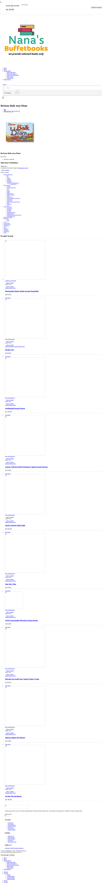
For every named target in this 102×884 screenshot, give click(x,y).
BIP (8, 175)
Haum (8, 190)
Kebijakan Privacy (11, 828)
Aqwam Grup (9, 207)
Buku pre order (11, 836)
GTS (8, 188)
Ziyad (5, 232)
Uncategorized (6, 231)
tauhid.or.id (6, 230)
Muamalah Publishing (11, 212)
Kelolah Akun (10, 822)
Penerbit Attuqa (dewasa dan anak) (13, 198)
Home (5, 68)
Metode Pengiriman (11, 826)
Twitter (12, 848)
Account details (11, 877)
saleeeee (5, 228)
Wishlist (6, 872)
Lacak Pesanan (11, 824)
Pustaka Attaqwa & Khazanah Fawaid (14, 215)
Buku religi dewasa (12, 73)
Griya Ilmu (9, 211)
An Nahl (8, 186)
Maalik (8, 192)
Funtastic (8, 178)
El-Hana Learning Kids (11, 187)
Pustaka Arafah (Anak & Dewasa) (13, 201)
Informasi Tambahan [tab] (9, 159)
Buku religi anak (11, 72)
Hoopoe (8, 191)
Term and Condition (12, 829)
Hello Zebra (9, 180)
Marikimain (9, 181)
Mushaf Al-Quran (7, 224)
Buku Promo (10, 78)
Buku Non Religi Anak (13, 75)
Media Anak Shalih (10, 194)
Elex (8, 177)
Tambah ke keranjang (96, 7)
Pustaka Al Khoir (10, 213)
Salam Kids (9, 204)
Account (6, 873)
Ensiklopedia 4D (13, 184)
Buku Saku (9, 209)
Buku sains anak (11, 839)
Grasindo (9, 179)
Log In (5, 880)
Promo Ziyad (6, 225)
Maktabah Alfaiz (10, 193)
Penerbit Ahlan (10, 197)
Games (5, 222)
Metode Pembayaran (12, 825)
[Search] (18, 92)
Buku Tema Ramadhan (8, 217)
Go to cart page (4, 855)
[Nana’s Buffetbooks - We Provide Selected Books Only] (26, 65)
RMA (8, 203)
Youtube (16, 848)
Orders (8, 875)
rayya (5, 226)
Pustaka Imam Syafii (23, 168)
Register (6, 882)
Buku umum (10, 76)
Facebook (7, 848)
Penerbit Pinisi (10, 199)
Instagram (20, 848)
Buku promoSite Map (12, 841)
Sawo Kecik (6, 229)
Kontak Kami (7, 79)
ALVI (8, 220)
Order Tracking (11, 879)
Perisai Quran (9, 200)
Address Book (10, 876)
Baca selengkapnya (10, 339)
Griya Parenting (7, 223)
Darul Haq (9, 210)
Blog (5, 69)
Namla (8, 196)
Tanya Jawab (10, 827)
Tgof (8, 205)
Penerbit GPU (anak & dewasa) (13, 182)
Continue (12, 855)
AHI (8, 219)
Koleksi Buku (7, 71)
